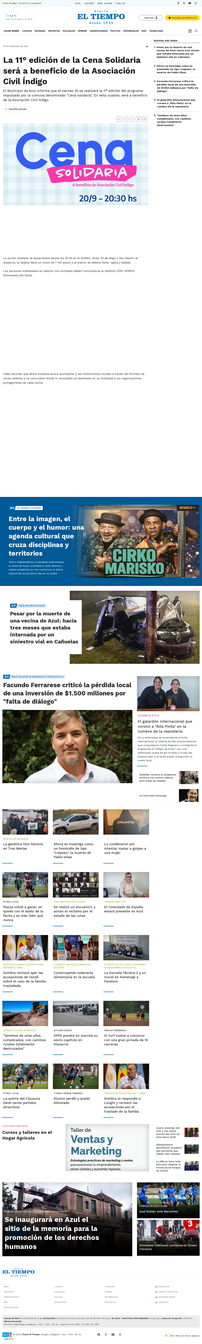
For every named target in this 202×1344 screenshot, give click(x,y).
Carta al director (168, 1292)
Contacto (164, 1302)
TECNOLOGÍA (156, 31)
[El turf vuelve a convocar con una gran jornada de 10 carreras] (126, 1013)
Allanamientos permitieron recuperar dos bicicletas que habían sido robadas (169, 1149)
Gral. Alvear (104, 3)
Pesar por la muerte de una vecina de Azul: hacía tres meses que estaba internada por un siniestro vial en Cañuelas (178, 52)
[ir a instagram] (120, 1334)
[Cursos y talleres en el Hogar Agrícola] (107, 1147)
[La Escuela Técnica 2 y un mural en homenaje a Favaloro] (126, 947)
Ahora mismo (11, 31)
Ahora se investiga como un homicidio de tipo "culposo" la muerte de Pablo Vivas (176, 69)
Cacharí (89, 3)
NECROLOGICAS (11, 1307)
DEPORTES (54, 31)
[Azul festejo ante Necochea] (168, 1199)
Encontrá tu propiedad (30, 3)
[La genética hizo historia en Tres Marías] (25, 822)
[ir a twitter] (106, 1334)
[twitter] (184, 3)
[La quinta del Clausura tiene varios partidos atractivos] (25, 1076)
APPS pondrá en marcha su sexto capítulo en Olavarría (76, 1040)
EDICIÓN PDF (110, 1302)
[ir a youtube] (113, 1334)
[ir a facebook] (98, 1334)
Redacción (164, 1286)
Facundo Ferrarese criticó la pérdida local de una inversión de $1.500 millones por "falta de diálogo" (177, 86)
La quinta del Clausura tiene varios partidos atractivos (21, 1102)
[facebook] (178, 3)
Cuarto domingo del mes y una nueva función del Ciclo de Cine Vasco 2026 (168, 1133)
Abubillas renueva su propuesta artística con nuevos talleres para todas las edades (157, 777)
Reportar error (167, 1297)
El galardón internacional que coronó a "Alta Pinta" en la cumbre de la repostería (176, 103)
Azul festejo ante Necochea (158, 1211)
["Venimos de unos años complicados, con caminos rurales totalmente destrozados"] (25, 1013)
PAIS (144, 31)
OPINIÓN (82, 31)
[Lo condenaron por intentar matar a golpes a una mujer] (126, 822)
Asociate (183, 17)
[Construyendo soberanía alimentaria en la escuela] (76, 947)
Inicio (6, 1286)
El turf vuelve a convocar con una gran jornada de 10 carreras (126, 1040)
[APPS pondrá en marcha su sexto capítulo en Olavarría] (76, 1013)
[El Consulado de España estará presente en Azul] (126, 885)
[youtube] (190, 3)
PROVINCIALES (131, 31)
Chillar (120, 3)
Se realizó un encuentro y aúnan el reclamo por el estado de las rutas (74, 911)
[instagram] (195, 3)
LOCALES (27, 31)
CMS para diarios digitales (187, 1336)
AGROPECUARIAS (99, 31)
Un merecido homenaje (152, 795)
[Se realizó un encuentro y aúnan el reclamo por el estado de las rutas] (76, 885)
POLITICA (115, 31)
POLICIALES (69, 31)
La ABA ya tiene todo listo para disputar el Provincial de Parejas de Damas (168, 1166)
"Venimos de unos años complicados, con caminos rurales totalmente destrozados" (174, 120)
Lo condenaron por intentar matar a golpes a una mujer (125, 848)
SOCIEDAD (40, 31)
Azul (78, 3)
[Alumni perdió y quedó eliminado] (76, 1076)
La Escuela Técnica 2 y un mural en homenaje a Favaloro (125, 977)
